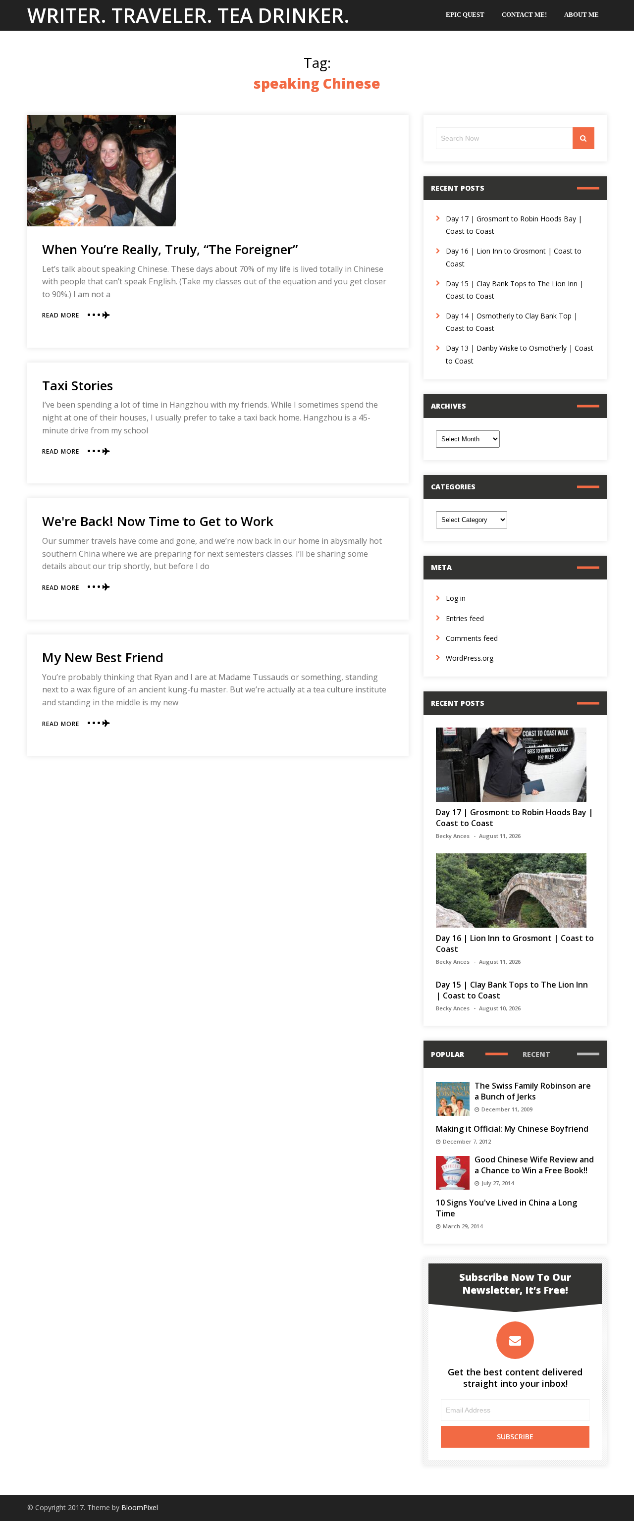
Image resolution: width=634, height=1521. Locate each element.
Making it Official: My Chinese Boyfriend (512, 1128)
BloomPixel (139, 1507)
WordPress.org (469, 658)
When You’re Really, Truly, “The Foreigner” (170, 249)
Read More (60, 315)
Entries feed (465, 618)
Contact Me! (524, 14)
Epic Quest (465, 14)
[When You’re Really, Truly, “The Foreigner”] (101, 170)
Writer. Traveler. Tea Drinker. (188, 15)
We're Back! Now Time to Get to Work (157, 521)
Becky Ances (453, 835)
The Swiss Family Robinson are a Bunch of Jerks (533, 1091)
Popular (447, 1054)
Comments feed (472, 638)
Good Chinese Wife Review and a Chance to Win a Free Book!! (534, 1165)
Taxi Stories (77, 385)
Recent (536, 1054)
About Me (581, 14)
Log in (456, 598)
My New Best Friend (102, 657)
